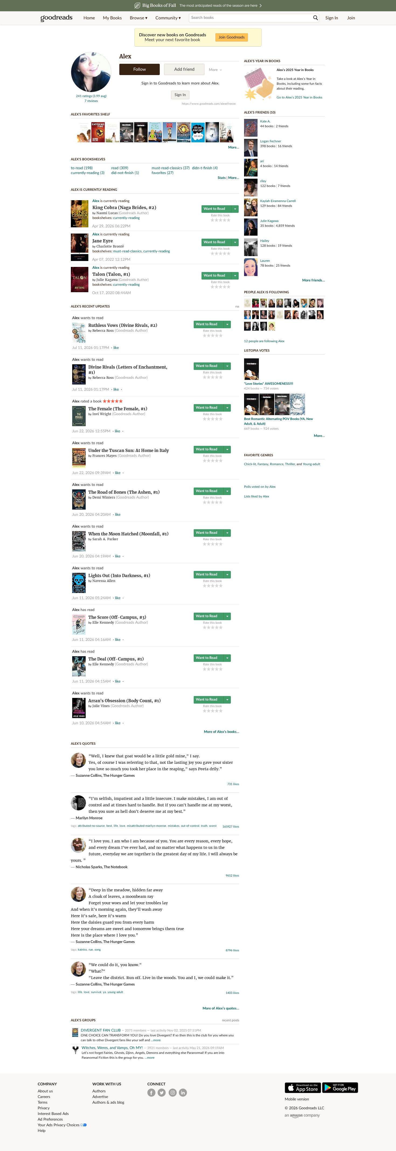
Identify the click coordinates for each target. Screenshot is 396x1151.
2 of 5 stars (216, 220)
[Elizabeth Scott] (287, 304)
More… (233, 147)
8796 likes (232, 950)
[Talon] (79, 291)
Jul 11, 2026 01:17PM (90, 348)
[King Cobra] (79, 226)
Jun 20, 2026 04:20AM (91, 515)
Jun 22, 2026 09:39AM (91, 473)
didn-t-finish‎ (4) (205, 168)
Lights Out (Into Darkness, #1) (119, 575)
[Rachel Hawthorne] (320, 304)
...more (156, 1040)
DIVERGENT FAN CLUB (101, 1030)
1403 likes (232, 992)
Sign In (331, 18)
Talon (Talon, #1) (111, 274)
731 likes (233, 784)
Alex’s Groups (83, 1020)
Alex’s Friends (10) (259, 112)
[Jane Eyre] (79, 260)
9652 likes (232, 875)
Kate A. (265, 121)
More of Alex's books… (221, 732)
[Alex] (91, 91)
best (109, 825)
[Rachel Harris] (320, 315)
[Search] (315, 17)
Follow (139, 69)
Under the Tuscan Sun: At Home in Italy (128, 450)
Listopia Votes (257, 350)
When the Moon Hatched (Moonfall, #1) (128, 533)
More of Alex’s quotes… (221, 1008)
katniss (82, 949)
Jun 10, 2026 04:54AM (91, 723)
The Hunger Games (119, 776)
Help (42, 1131)
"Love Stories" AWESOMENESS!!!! (268, 383)
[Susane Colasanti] (271, 315)
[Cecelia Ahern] (247, 327)
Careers (44, 1097)
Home (89, 18)
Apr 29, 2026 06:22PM (111, 226)
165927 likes (231, 826)
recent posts (230, 1020)
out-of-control (190, 825)
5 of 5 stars (229, 220)
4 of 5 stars (225, 220)
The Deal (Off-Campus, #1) (116, 659)
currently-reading (126, 218)
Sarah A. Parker (105, 539)
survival (96, 992)
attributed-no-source (91, 825)
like (116, 348)
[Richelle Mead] (304, 304)
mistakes (173, 825)
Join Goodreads (232, 37)
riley (263, 181)
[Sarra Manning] (255, 327)
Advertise (100, 1097)
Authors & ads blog (108, 1102)
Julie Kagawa (107, 280)
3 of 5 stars (220, 220)
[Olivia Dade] (271, 327)
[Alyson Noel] (271, 304)
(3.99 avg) (99, 96)
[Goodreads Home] (56, 18)
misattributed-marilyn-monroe (146, 825)
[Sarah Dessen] (296, 315)
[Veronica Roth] (255, 315)
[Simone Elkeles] (296, 304)
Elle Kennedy (103, 622)
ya (104, 992)
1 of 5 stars (212, 220)
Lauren (265, 260)
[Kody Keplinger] (304, 315)
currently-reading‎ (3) (88, 173)
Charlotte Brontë (110, 246)
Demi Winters (103, 497)
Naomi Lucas (107, 213)
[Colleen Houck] (263, 327)
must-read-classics (127, 251)
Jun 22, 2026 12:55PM (91, 431)
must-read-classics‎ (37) (171, 168)
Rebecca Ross (103, 331)
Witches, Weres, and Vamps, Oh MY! (113, 1048)
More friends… (313, 280)
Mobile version (297, 1099)
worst (213, 825)
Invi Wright (101, 414)
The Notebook (115, 867)
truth (204, 825)
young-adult (115, 992)
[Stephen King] (312, 315)
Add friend (184, 69)
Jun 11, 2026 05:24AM (91, 598)
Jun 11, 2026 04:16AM (91, 640)
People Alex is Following (266, 292)
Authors (99, 1091)
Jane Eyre (102, 240)
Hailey (264, 240)
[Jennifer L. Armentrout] (287, 315)
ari (262, 161)
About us (45, 1091)
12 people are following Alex (264, 341)
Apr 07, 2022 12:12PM (111, 260)
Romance (276, 464)
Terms (42, 1102)
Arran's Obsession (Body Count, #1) (124, 700)
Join (351, 18)
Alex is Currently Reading (94, 189)
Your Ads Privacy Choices (59, 1125)
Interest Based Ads (53, 1114)
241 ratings (84, 96)
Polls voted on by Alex (260, 486)
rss (237, 306)
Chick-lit (250, 464)
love (122, 825)
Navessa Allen (103, 581)
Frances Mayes (104, 456)
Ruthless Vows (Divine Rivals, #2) (122, 325)
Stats (222, 178)
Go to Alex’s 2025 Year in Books (299, 97)
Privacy (44, 1108)
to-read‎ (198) (82, 168)
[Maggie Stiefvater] (312, 304)
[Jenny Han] (279, 315)
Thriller (290, 464)
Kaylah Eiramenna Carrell (278, 201)
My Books (112, 18)
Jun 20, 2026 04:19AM (91, 556)
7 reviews (91, 101)
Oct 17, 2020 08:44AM (111, 293)
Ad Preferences (50, 1119)
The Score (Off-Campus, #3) (117, 617)
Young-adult (311, 464)
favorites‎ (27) (162, 173)
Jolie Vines (101, 706)
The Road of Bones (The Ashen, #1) (124, 492)
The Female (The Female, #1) (117, 408)
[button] (138, 18)
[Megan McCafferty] (255, 304)
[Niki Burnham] (247, 315)
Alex (95, 201)
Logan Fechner (270, 141)
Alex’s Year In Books (262, 61)
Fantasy (263, 464)
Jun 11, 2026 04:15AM (91, 681)
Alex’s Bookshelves (88, 159)
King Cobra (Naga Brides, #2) (124, 207)
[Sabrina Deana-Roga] (247, 304)
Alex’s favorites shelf (90, 114)
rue (91, 949)
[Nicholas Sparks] (263, 304)
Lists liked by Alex (256, 496)
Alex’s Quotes (83, 743)
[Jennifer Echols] (263, 315)
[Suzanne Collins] (279, 304)
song (98, 949)
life (116, 825)
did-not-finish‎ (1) (125, 173)
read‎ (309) (119, 168)
